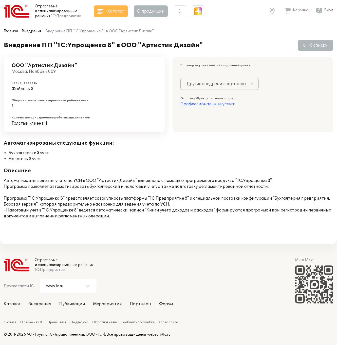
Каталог (12, 304)
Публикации (72, 304)
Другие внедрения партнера (216, 83)
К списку (318, 45)
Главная (11, 31)
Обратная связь (104, 322)
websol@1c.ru (158, 334)
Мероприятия (107, 304)
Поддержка (79, 322)
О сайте (10, 322)
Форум (166, 304)
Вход (328, 10)
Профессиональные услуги (208, 104)
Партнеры (140, 304)
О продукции (151, 11)
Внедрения (31, 31)
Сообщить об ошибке (137, 322)
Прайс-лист (56, 322)
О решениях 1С (31, 322)
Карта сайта (168, 322)
